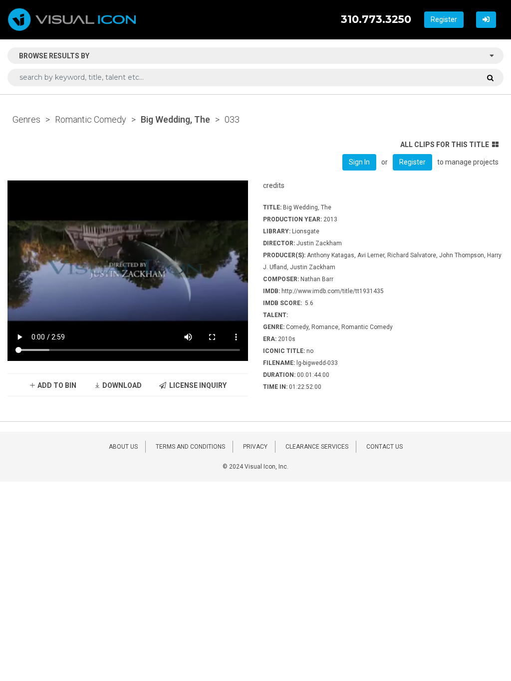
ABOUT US (123, 446)
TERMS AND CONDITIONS (190, 446)
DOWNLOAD (121, 385)
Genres (26, 119)
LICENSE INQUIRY (196, 385)
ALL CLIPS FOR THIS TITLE (444, 145)
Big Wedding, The (175, 119)
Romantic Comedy (90, 119)
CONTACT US (384, 446)
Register (444, 19)
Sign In (359, 162)
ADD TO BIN (56, 385)
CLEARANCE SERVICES (316, 446)
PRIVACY (255, 446)
